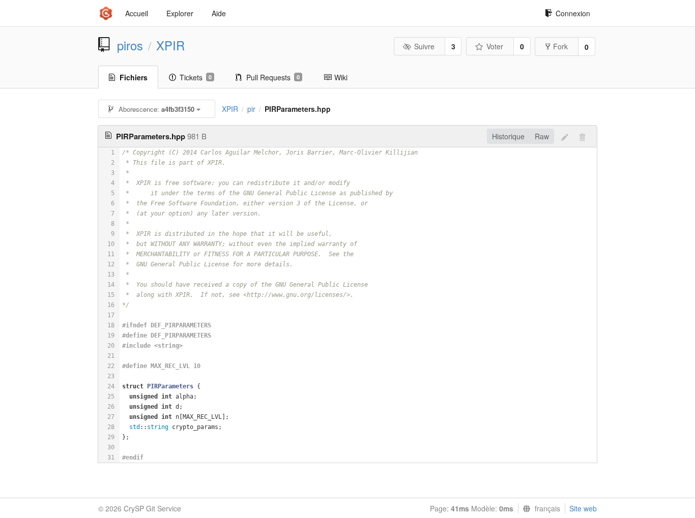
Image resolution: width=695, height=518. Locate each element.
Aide (219, 13)
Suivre (424, 46)
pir (251, 109)
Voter (494, 46)
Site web (583, 508)
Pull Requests (273, 77)
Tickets (196, 77)
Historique (508, 136)
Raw (542, 136)
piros (130, 45)
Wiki (340, 77)
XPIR (170, 45)
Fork (560, 46)
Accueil (136, 13)
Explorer (179, 13)
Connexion (573, 13)
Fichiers (134, 77)
